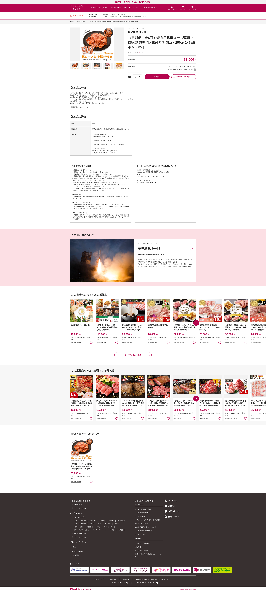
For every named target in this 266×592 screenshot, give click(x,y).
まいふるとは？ (140, 516)
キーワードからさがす (79, 508)
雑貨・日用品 (79, 527)
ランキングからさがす (79, 533)
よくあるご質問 (140, 534)
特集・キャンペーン (131, 8)
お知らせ (172, 506)
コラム (74, 547)
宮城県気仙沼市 (101, 418)
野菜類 (111, 521)
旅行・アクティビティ (82, 530)
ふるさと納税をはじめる (149, 8)
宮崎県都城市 (255, 418)
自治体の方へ (173, 517)
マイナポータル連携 (141, 550)
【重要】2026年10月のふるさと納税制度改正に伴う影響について (124, 16)
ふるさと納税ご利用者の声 (144, 530)
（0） (142, 52)
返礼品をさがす (116, 8)
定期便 (112, 530)
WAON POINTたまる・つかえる (145, 527)
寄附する (157, 77)
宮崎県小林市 (152, 418)
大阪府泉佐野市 (76, 418)
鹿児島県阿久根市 (231, 418)
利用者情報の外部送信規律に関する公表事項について (153, 579)
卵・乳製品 (121, 521)
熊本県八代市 (178, 418)
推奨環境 (113, 579)
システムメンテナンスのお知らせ (114, 14)
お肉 (76, 521)
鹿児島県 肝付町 (137, 32)
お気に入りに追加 (191, 249)
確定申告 (138, 547)
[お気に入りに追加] (191, 249)
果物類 (103, 521)
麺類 (99, 524)
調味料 (117, 524)
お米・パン (93, 521)
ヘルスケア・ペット (99, 530)
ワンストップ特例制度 (142, 543)
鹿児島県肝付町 (76, 343)
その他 (120, 530)
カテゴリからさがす (78, 517)
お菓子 (92, 524)
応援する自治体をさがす (99, 8)
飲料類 (83, 524)
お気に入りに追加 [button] (91, 342)
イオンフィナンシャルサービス (145, 582)
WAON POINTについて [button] (195, 69)
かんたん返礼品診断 (141, 523)
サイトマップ (99, 579)
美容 (98, 527)
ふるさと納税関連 (78, 551)
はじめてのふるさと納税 (143, 509)
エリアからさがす (78, 504)
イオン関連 (75, 555)
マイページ (172, 501)
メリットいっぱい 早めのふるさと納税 (147, 520)
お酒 (76, 524)
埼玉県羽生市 (126, 418)
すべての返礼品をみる (133, 355)
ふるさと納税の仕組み (142, 513)
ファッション (108, 527)
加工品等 (108, 524)
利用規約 (126, 579)
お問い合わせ (173, 511)
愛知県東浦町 (204, 418)
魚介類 (83, 521)
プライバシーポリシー (118, 582)
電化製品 (90, 527)
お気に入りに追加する (183, 77)
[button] (196, 323)
